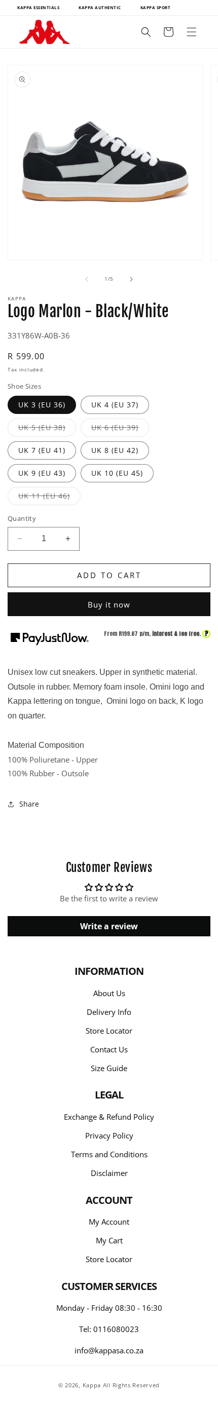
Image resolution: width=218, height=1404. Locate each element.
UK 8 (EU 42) (114, 450)
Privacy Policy (109, 1135)
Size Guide (109, 1068)
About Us (109, 993)
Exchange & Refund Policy (109, 1117)
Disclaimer (109, 1173)
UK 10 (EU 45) (117, 473)
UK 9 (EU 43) (41, 473)
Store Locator (109, 1031)
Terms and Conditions (109, 1154)
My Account (109, 1222)
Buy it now (109, 604)
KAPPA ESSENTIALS (38, 7)
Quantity (22, 518)
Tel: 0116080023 (109, 1329)
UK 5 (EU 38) (47, 429)
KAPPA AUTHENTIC (100, 7)
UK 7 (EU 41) (41, 450)
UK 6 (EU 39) (120, 429)
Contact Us (109, 1049)
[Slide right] (131, 279)
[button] (191, 32)
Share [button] (29, 804)
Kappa (92, 1385)
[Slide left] (87, 279)
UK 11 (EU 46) (49, 497)
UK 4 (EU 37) (114, 404)
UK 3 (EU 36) (41, 404)
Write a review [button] (109, 926)
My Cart (109, 1240)
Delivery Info (109, 1012)
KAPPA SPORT (155, 7)
